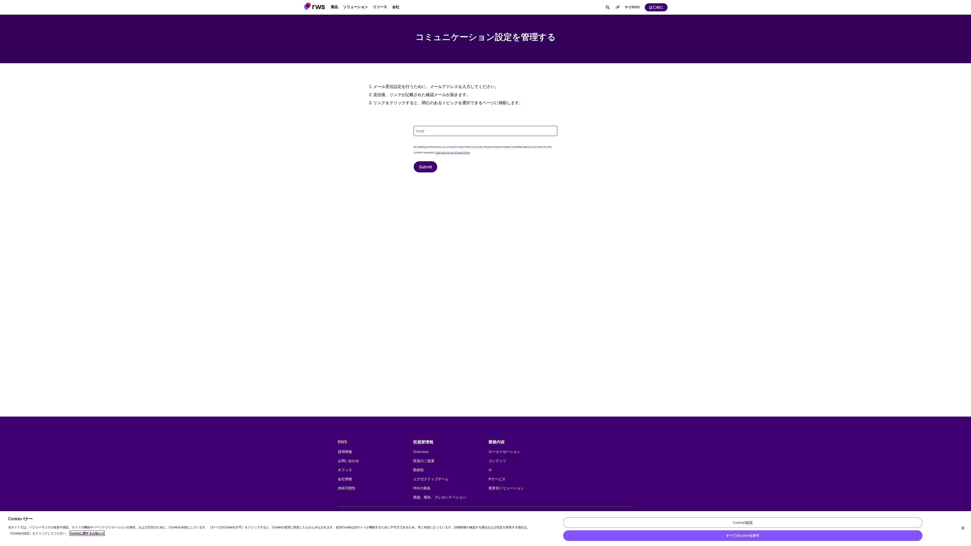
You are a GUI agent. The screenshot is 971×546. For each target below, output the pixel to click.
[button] (314, 6)
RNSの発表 (421, 488)
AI (490, 469)
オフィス (345, 469)
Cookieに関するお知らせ (87, 533)
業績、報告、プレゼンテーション (439, 497)
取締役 (418, 469)
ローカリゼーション (504, 451)
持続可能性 (347, 488)
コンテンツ (497, 460)
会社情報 (345, 478)
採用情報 (345, 451)
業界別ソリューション (506, 488)
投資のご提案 (423, 460)
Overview (421, 451)
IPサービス (497, 478)
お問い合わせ (348, 460)
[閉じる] (962, 528)
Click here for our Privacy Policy (452, 152)
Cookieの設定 (743, 522)
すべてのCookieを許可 (742, 535)
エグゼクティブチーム (431, 478)
